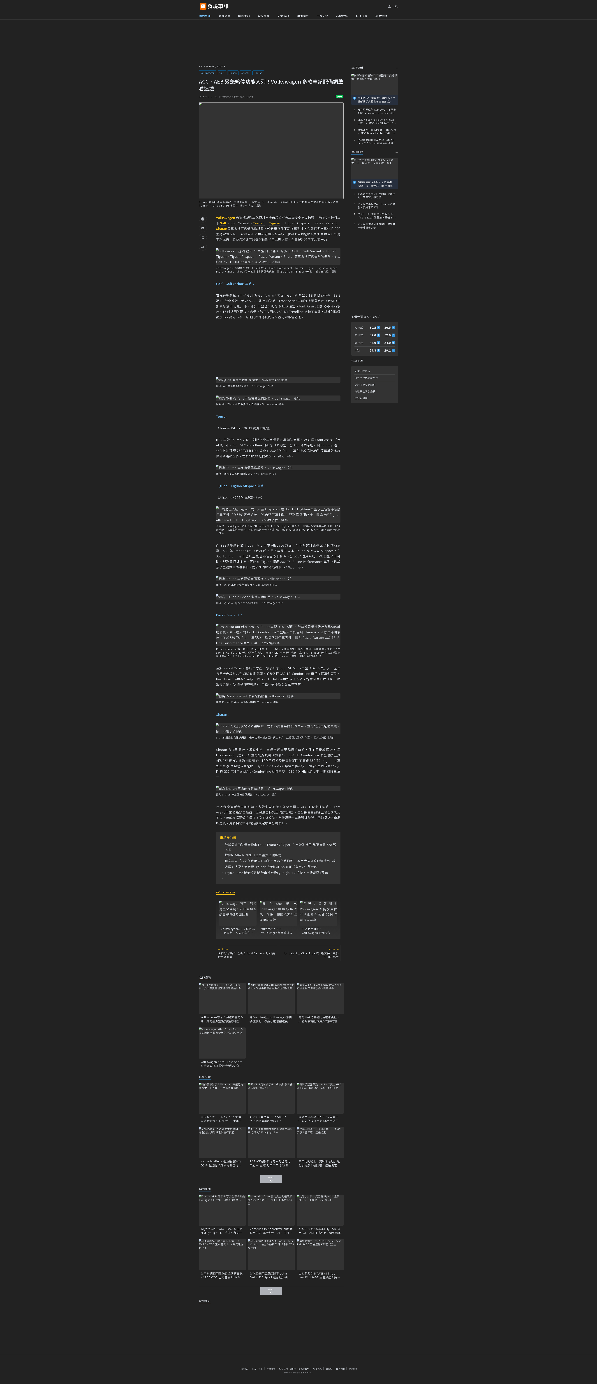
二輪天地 (322, 16)
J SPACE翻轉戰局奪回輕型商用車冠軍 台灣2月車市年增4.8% (270, 1163)
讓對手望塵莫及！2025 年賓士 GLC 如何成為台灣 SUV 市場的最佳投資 (320, 1119)
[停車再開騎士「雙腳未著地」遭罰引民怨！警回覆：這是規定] (320, 1142)
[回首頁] (218, 6)
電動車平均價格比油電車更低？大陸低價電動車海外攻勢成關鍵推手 (319, 1019)
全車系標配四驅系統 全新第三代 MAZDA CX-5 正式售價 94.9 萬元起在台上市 (222, 1275)
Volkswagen (208, 72)
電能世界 (264, 16)
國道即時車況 (362, 371)
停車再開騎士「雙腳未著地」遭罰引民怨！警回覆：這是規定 (319, 1163)
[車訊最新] (396, 67)
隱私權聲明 (303, 1368)
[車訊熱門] (396, 152)
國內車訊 (205, 16)
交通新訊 (283, 16)
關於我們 (340, 1368)
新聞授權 (271, 1368)
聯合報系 (317, 1368)
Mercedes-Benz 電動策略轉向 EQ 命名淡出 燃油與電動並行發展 (221, 1163)
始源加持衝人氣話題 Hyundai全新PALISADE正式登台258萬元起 (271, 867)
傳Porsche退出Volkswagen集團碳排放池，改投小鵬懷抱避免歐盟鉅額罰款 (277, 931)
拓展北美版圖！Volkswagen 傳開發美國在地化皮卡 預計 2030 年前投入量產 (318, 931)
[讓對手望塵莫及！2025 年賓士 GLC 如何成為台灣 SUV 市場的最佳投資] (320, 1098)
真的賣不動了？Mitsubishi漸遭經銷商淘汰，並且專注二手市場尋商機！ (221, 1119)
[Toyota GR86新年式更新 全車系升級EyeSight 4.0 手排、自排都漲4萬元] (222, 1210)
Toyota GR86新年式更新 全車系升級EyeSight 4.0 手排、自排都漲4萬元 (276, 872)
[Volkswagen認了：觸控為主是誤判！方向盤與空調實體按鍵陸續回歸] (238, 913)
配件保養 (362, 16)
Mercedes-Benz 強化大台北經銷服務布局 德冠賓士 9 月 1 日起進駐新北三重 (271, 1231)
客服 (260, 1368)
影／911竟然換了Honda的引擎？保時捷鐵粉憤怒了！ (269, 1119)
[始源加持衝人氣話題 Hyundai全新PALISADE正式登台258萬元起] (320, 1210)
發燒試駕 (224, 16)
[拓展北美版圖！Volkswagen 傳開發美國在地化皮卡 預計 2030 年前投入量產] (318, 913)
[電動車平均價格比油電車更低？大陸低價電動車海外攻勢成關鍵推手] (320, 998)
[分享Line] (203, 228)
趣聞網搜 (303, 16)
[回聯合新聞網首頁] (203, 6)
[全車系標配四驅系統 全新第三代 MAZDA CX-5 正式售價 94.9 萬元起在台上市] (222, 1254)
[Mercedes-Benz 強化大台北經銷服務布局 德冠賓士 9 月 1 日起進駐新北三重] (271, 1210)
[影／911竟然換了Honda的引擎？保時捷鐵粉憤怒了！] (271, 1098)
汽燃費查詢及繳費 (365, 391)
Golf (221, 72)
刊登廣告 (244, 1368)
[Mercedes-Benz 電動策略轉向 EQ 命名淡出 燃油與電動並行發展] (222, 1142)
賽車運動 (381, 16)
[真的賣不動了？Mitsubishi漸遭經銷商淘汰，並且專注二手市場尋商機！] (222, 1098)
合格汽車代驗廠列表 (366, 378)
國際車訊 (244, 16)
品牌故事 (342, 16)
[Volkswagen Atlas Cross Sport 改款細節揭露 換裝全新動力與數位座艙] (222, 1043)
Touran (258, 72)
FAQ (254, 1368)
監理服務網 (361, 398)
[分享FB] (203, 219)
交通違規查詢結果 (365, 384)
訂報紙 (329, 1368)
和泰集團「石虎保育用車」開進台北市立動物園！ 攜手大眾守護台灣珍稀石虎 (280, 861)
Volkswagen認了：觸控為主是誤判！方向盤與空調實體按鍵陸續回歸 (238, 931)
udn (201, 66)
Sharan (245, 72)
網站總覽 (353, 1368)
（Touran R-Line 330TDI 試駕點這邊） (244, 428)
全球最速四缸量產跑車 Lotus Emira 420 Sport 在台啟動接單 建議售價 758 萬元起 (280, 847)
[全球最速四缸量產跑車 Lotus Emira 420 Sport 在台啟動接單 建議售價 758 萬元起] (271, 1254)
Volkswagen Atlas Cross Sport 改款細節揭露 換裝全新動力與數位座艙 (222, 1064)
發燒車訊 (210, 66)
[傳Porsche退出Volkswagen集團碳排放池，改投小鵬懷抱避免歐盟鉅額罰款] (278, 913)
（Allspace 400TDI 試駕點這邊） (240, 497)
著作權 (293, 1368)
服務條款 (283, 1368)
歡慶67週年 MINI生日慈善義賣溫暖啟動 (253, 855)
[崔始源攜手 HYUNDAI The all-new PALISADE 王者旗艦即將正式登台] (320, 1254)
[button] (395, 6)
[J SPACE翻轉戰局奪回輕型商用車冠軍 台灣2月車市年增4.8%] (271, 1142)
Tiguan (233, 72)
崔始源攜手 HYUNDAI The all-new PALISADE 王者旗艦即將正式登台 (319, 1275)
